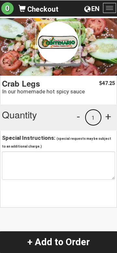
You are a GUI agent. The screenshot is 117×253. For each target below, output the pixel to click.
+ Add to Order (58, 241)
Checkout (42, 9)
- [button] (78, 116)
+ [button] (108, 116)
